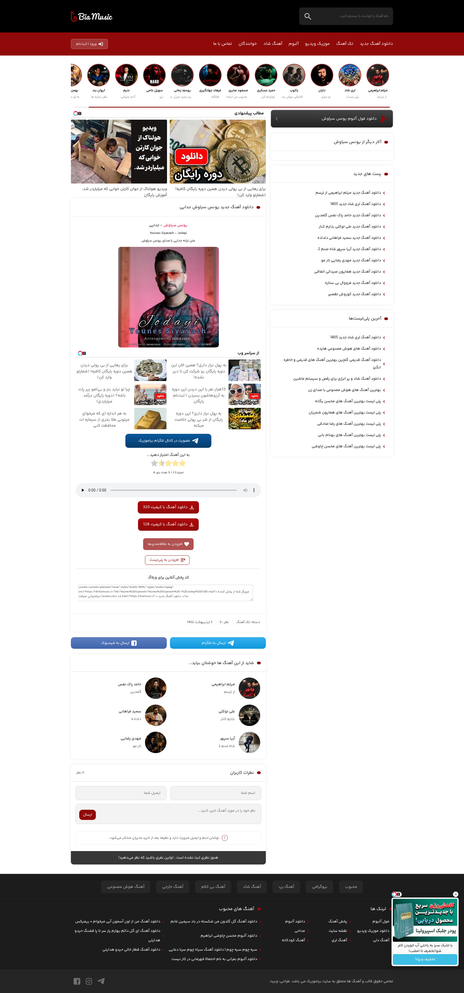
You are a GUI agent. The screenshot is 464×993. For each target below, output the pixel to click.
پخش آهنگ (337, 922)
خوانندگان (247, 44)
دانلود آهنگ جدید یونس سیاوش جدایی (217, 207)
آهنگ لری (339, 940)
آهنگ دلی (381, 940)
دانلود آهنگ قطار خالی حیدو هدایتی (131, 950)
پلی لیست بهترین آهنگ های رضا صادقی (349, 424)
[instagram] (89, 981)
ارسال (87, 815)
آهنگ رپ (286, 887)
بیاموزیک (92, 16)
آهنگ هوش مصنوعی (125, 887)
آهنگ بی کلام (213, 887)
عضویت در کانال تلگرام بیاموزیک (164, 441)
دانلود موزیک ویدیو (373, 931)
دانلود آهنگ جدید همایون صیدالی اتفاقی (347, 272)
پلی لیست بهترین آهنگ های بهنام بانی (349, 435)
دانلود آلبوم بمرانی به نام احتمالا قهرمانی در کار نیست (214, 959)
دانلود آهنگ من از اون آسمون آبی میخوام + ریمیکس (117, 922)
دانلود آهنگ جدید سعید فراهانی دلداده (349, 238)
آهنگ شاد (272, 44)
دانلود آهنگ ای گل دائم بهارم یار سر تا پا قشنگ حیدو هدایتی (117, 935)
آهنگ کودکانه (293, 940)
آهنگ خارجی (172, 887)
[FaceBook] (77, 981)
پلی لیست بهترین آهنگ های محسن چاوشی (346, 446)
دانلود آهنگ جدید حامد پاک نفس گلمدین (348, 215)
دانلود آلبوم (295, 922)
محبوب (351, 887)
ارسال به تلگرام (214, 643)
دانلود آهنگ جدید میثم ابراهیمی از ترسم (348, 193)
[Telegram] (101, 981)
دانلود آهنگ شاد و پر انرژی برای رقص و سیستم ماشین (337, 379)
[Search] (308, 16)
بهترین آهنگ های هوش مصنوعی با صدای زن (344, 390)
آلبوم (294, 44)
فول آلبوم (380, 922)
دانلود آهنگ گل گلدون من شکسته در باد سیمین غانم (214, 922)
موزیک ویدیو (317, 44)
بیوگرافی (319, 887)
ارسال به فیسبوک (115, 643)
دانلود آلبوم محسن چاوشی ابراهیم (229, 936)
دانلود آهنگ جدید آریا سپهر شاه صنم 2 (349, 249)
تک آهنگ (344, 44)
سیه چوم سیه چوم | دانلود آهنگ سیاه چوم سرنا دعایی (213, 950)
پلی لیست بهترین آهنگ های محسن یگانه (348, 401)
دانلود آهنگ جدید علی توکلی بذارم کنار (350, 227)
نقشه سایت (338, 931)
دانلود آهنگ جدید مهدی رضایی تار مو (351, 260)
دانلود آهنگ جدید (376, 44)
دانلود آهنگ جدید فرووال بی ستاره (353, 283)
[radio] (182, 464)
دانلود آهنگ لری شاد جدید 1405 (355, 204)
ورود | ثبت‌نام (86, 44)
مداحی (300, 931)
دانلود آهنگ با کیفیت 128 (165, 524)
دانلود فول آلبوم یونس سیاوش (349, 119)
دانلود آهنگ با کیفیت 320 (165, 507)
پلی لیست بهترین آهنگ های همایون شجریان (345, 413)
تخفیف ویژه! (425, 959)
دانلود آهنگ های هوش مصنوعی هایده (349, 349)
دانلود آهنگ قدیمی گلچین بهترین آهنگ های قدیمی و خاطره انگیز (332, 364)
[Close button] (455, 894)
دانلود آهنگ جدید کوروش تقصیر (354, 294)
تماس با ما (222, 44)
